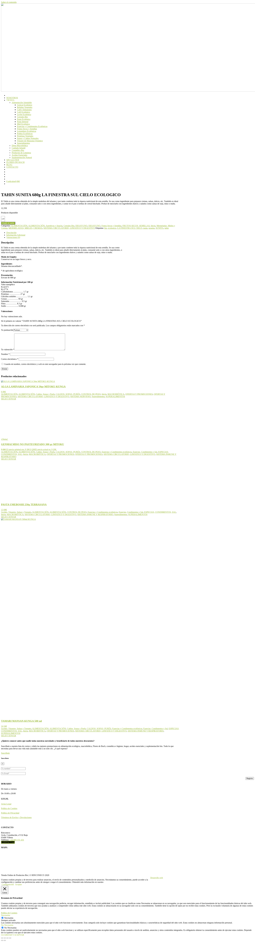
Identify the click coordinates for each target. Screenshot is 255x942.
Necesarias (8, 918)
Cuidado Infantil (18, 148)
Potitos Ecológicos (25, 133)
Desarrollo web (156, 878)
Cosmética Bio (18, 150)
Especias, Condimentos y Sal (145, 452)
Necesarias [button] (5, 915)
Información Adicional (15, 235)
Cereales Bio (22, 117)
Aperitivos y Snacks (54, 226)
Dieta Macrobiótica (20, 145)
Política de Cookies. (112, 882)
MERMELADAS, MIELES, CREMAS (25, 228)
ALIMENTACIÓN (19, 226)
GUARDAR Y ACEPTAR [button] (12, 935)
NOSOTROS (12, 98)
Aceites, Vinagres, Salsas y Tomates (16, 512)
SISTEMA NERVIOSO (80, 396)
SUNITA (159, 228)
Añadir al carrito (8, 223)
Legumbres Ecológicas (26, 131)
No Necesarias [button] (7, 925)
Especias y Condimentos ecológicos (117, 452)
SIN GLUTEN (12, 160)
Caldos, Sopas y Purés (45, 394)
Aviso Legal (6, 804)
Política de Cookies (9, 808)
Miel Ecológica (23, 124)
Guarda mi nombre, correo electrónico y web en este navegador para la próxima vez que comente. (45, 364)
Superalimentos (23, 143)
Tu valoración (7, 349)
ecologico (112, 228)
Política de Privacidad (10, 813)
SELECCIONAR (8, 399)
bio (105, 228)
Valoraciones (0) (13, 237)
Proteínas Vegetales (25, 136)
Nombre (5, 354)
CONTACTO (12, 167)
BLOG (9, 165)
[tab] (93, 232)
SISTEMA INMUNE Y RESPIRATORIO (95, 514)
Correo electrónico (9, 359)
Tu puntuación (7, 330)
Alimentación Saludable (22, 102)
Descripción (11, 232)
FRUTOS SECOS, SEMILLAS (136, 226)
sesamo (151, 228)
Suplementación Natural (22, 157)
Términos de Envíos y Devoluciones (16, 817)
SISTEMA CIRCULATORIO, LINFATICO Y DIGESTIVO (69, 228)
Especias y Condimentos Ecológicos (32, 126)
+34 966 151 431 (17, 840)
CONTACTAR (7, 842)
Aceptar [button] (18, 884)
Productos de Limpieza (21, 153)
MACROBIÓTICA (116, 394)
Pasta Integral (22, 122)
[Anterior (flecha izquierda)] (2, 940)
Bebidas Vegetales (24, 107)
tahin (167, 228)
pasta (145, 228)
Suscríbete (5, 753)
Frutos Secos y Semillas (27, 129)
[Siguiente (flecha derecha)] (5, 940)
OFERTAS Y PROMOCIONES (139, 394)
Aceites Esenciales (19, 155)
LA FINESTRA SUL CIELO (129, 228)
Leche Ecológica (24, 114)
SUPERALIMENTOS (115, 396)
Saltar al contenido (9, 2)
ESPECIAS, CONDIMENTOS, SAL (160, 512)
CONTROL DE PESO (91, 394)
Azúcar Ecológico (24, 105)
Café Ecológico (23, 112)
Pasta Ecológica (23, 119)
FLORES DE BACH (15, 162)
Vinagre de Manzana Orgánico (30, 141)
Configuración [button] (8, 884)
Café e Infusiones (24, 110)
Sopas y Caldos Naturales (28, 138)
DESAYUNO (81, 226)
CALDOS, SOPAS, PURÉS (68, 394)
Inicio (153, 226)
